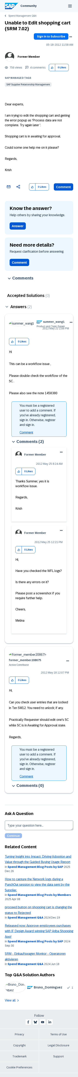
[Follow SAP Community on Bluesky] (35, 1022)
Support (58, 1056)
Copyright (19, 1045)
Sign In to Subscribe (51, 36)
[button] (52, 67)
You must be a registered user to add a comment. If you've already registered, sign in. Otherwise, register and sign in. (38, 415)
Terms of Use (58, 1034)
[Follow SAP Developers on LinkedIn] (49, 1022)
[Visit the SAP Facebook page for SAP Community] (28, 1022)
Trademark (19, 1056)
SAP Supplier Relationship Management (28, 84)
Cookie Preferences (19, 1067)
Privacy (19, 1034)
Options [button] (70, 36)
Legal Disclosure (58, 1045)
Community (28, 5)
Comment (63, 187)
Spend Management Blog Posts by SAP (35, 866)
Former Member (29, 56)
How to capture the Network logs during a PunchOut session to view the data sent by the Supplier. (37, 884)
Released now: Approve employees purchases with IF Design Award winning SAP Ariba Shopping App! (39, 931)
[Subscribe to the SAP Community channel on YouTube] (42, 1022)
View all (10, 1000)
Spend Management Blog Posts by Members (39, 894)
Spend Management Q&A (22, 15)
